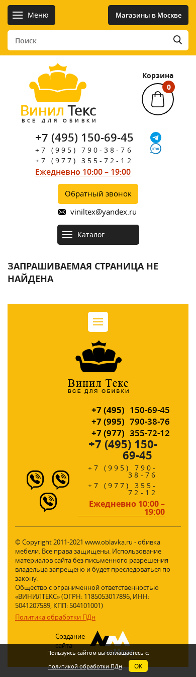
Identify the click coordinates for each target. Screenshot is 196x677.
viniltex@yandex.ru (103, 212)
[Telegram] (155, 137)
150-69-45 (130, 410)
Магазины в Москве (148, 15)
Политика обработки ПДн (55, 617)
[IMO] (155, 148)
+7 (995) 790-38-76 (84, 150)
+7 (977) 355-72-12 (84, 160)
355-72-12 (130, 433)
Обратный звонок (98, 193)
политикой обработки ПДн (85, 666)
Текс (58, 112)
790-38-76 (130, 421)
